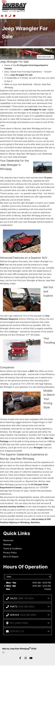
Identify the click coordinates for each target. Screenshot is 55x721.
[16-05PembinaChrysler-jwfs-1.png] (42, 167)
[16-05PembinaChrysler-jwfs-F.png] (27, 54)
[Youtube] (31, 658)
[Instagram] (25, 658)
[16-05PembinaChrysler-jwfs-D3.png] (21, 350)
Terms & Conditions (12, 548)
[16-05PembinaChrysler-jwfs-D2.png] (21, 299)
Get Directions (19, 623)
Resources (8, 540)
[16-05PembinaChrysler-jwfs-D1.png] (21, 241)
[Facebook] (20, 658)
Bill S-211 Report (10, 556)
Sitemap (7, 544)
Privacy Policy (10, 552)
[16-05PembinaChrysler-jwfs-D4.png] (21, 403)
